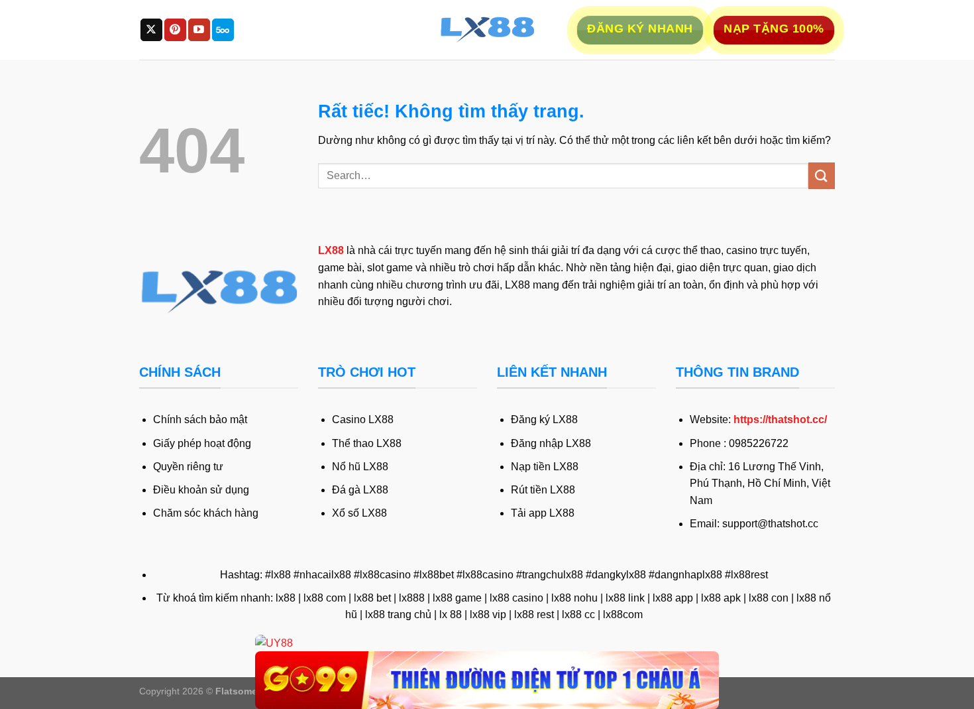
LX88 (331, 250)
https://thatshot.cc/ (780, 419)
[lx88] (487, 30)
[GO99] (487, 680)
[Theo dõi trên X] (151, 30)
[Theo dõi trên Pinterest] (175, 30)
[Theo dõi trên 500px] (223, 30)
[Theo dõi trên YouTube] (199, 30)
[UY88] (487, 643)
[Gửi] (821, 175)
